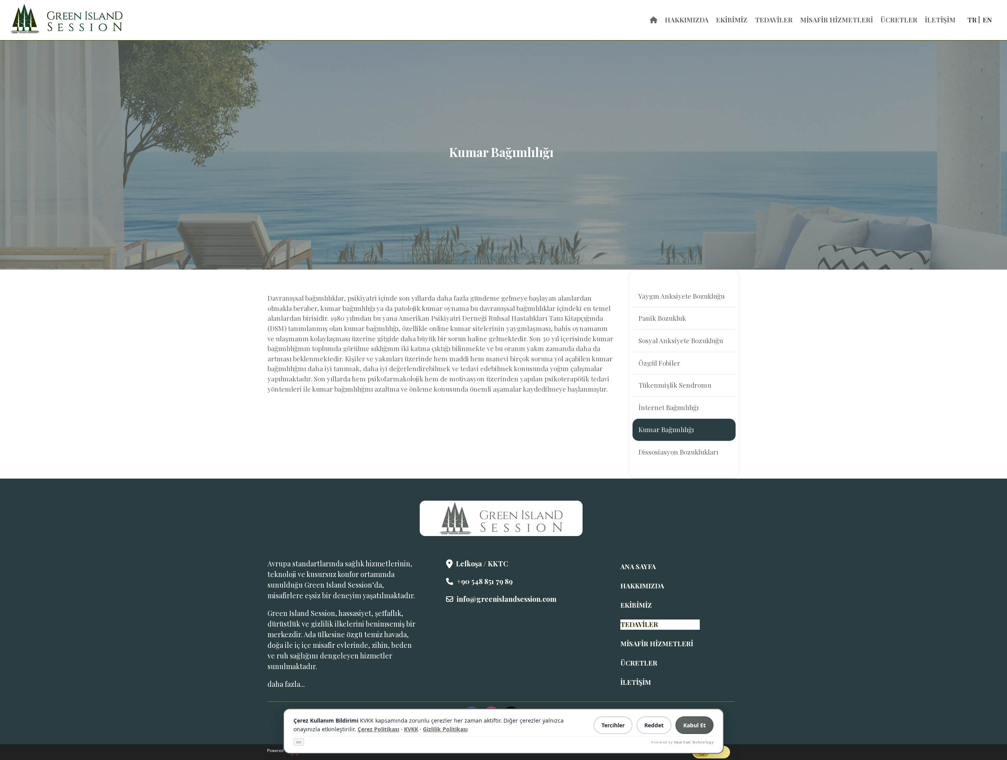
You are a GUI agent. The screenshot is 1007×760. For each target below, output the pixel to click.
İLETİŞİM (940, 19)
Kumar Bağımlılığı (666, 429)
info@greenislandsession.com (507, 599)
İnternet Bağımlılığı (668, 407)
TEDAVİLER (774, 19)
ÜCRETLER (898, 19)
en (987, 19)
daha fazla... (286, 684)
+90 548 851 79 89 (485, 581)
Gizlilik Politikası (445, 729)
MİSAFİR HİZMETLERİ (836, 19)
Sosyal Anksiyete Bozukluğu (680, 340)
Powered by (682, 742)
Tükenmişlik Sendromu (674, 385)
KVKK (411, 729)
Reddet (654, 725)
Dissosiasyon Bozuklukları (678, 451)
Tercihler (613, 725)
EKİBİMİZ (731, 19)
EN (298, 742)
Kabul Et (694, 725)
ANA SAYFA (638, 566)
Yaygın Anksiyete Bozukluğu (681, 296)
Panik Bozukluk (662, 318)
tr (972, 19)
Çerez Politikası (378, 729)
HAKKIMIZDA (686, 19)
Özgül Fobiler (659, 363)
